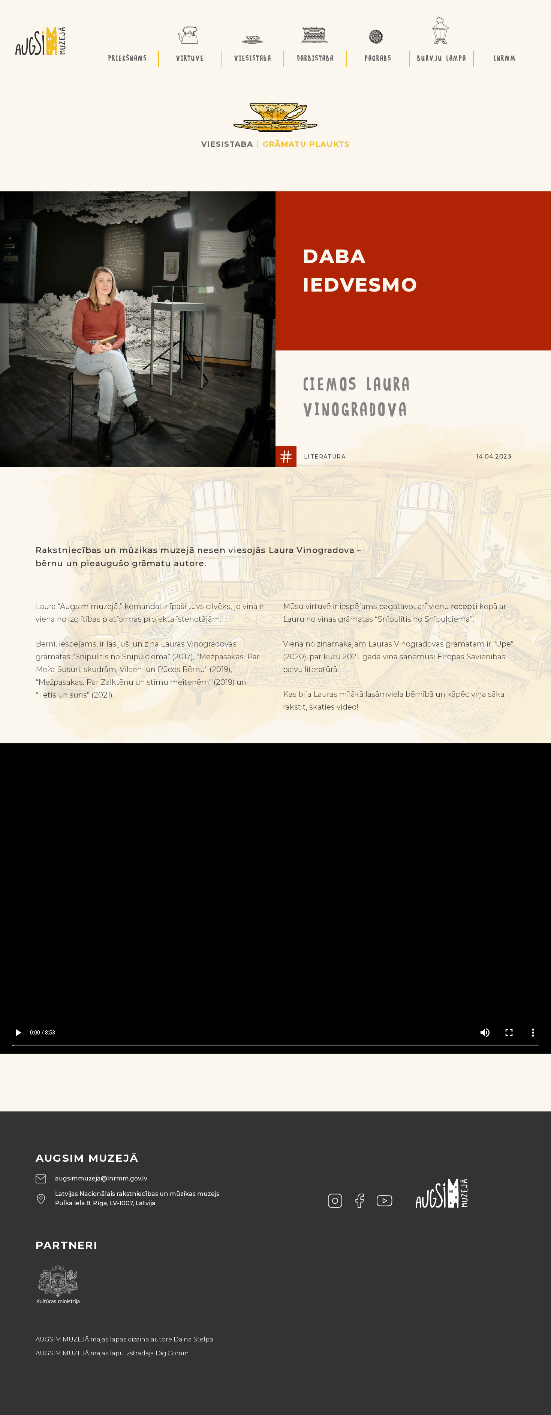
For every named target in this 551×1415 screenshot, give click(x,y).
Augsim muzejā (87, 1158)
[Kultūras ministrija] (58, 1282)
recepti (464, 606)
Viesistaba (227, 144)
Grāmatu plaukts (306, 144)
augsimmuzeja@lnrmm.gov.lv (101, 1178)
